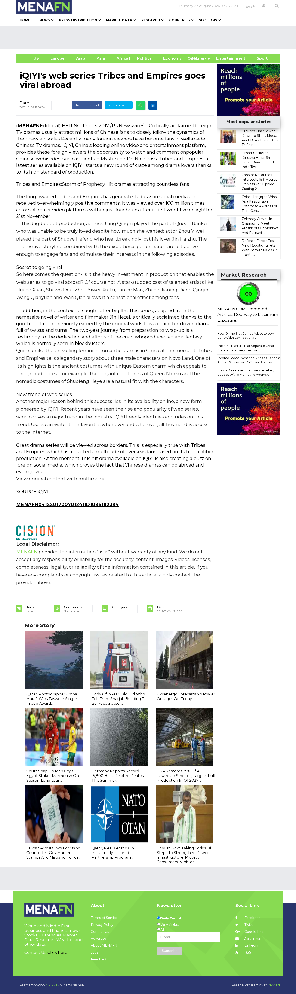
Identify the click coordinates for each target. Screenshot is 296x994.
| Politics (143, 58)
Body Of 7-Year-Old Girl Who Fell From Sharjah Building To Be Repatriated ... (119, 699)
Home (25, 20)
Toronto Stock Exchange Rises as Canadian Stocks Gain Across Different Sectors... (249, 360)
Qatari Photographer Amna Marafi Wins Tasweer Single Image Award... (51, 699)
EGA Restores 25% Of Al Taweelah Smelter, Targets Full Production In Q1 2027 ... (186, 776)
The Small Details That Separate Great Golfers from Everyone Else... (245, 348)
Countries (179, 20)
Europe (57, 58)
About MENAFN (104, 945)
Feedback (99, 959)
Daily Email (252, 938)
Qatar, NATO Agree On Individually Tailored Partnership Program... (113, 853)
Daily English (171, 918)
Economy (172, 58)
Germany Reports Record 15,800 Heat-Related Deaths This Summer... (118, 776)
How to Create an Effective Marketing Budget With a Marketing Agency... (245, 372)
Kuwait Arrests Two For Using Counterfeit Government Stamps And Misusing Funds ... (53, 853)
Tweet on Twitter (119, 105)
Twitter (250, 925)
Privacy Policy (102, 925)
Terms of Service (104, 918)
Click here (57, 952)
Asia (101, 58)
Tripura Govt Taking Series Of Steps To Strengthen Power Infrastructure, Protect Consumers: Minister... (184, 855)
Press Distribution (78, 20)
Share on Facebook (87, 105)
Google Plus (254, 932)
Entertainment (224, 58)
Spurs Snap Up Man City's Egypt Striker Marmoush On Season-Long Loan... (52, 776)
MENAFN (29, 125)
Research (150, 20)
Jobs (94, 952)
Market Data (119, 20)
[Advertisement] (150, 37)
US (30, 58)
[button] (263, 5)
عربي (250, 5)
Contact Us (100, 932)
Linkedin (251, 945)
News (44, 20)
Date (24, 103)
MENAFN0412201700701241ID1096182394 (67, 504)
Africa (122, 58)
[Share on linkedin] (152, 105)
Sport (259, 58)
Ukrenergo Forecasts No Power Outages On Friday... (186, 696)
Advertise (98, 938)
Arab (80, 58)
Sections (208, 20)
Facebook (252, 918)
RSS (247, 952)
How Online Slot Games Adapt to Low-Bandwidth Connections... (246, 336)
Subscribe (170, 951)
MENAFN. (52, 984)
